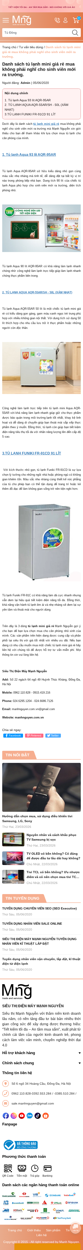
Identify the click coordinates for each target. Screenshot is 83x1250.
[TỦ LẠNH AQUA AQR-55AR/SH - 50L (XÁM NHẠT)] (41, 368)
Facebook (15, 735)
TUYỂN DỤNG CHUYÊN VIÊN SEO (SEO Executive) (39, 908)
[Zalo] (29, 1115)
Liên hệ (41, 1235)
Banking (47, 1175)
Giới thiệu (34, 1230)
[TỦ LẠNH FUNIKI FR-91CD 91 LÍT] (41, 542)
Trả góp (34, 1175)
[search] (75, 32)
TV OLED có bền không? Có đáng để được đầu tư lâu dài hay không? (53, 856)
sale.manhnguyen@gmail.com (33, 1103)
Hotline (57, 20)
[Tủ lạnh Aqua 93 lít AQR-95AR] (41, 228)
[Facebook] (5, 1115)
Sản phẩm (53, 1230)
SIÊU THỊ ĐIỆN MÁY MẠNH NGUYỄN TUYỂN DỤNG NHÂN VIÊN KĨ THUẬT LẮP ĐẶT (39, 941)
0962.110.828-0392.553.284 (32, 1093)
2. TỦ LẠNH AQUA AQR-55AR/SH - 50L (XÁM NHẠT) (37, 292)
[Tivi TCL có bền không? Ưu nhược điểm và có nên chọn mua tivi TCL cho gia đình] (13, 877)
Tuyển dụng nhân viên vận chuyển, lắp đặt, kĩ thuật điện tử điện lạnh (41, 961)
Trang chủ (9, 47)
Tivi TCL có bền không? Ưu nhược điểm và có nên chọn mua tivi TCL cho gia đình (53, 874)
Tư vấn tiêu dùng (31, 47)
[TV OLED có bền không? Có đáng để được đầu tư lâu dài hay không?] (13, 858)
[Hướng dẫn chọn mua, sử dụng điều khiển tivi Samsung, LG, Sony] (41, 787)
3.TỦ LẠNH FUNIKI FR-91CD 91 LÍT (30, 114)
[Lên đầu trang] (75, 1216)
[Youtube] (21, 1115)
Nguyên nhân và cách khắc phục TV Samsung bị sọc (51, 837)
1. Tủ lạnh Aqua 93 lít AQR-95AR (28, 100)
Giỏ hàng (79, 20)
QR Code (8, 1175)
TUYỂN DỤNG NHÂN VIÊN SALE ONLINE (32, 923)
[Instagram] (13, 1115)
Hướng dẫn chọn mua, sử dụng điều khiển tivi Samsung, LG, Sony (37, 818)
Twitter (55, 735)
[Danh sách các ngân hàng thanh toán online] (41, 1206)
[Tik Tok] (37, 1115)
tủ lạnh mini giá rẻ (46, 123)
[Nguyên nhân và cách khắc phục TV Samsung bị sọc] (13, 840)
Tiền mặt (22, 1175)
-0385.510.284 (64, 1093)
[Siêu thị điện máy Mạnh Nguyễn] (41, 6)
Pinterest (36, 735)
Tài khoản (65, 20)
